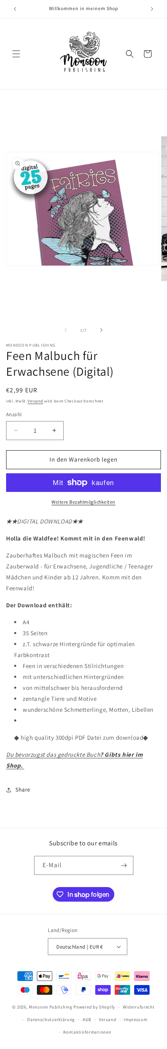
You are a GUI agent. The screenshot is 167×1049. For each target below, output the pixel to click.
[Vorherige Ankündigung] (15, 9)
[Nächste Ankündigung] (152, 9)
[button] (16, 54)
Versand (35, 401)
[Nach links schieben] (66, 330)
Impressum (135, 1019)
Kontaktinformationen (87, 1032)
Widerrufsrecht (139, 1007)
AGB (87, 1019)
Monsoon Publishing (51, 1007)
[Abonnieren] (124, 865)
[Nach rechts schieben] (101, 330)
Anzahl (13, 414)
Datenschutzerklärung (51, 1019)
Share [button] (22, 789)
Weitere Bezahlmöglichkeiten (83, 502)
